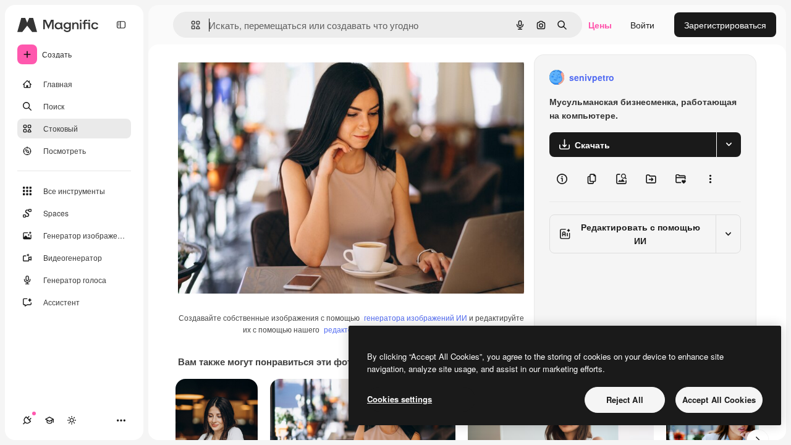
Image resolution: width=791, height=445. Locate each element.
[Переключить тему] (72, 420)
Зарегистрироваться (725, 25)
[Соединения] (27, 420)
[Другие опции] (710, 179)
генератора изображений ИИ (415, 317)
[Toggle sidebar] (121, 25)
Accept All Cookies (719, 399)
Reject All (624, 399)
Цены (600, 25)
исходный (261, 77)
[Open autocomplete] (191, 25)
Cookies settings (399, 399)
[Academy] (49, 420)
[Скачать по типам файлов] (728, 144)
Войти (642, 25)
